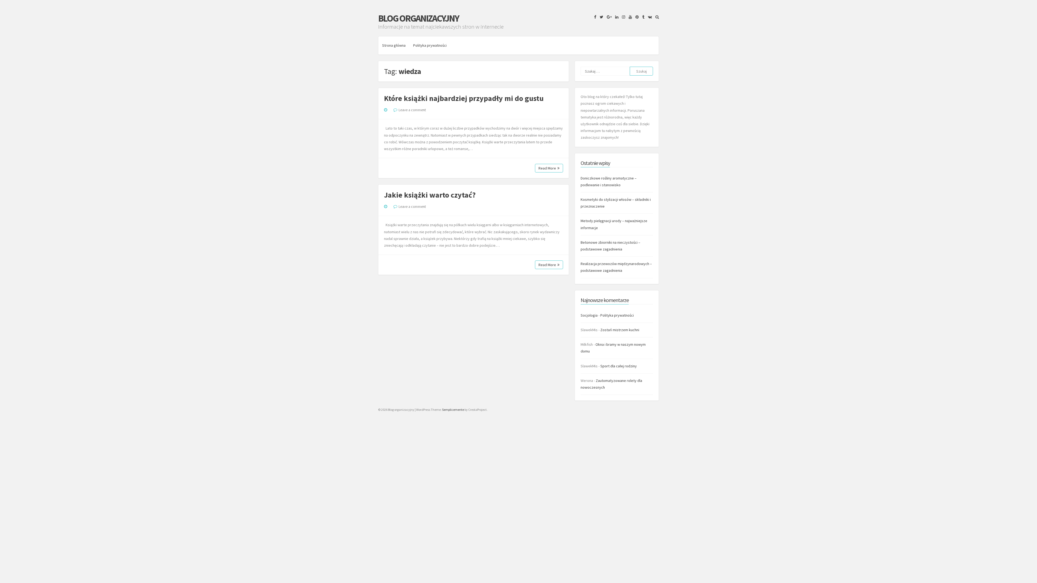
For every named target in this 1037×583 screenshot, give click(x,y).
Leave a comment (412, 109)
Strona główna (394, 45)
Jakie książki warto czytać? (430, 195)
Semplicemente (453, 410)
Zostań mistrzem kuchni (619, 329)
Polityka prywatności (430, 45)
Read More (547, 168)
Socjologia (589, 315)
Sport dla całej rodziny (618, 366)
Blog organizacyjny (418, 18)
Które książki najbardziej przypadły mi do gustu (464, 98)
